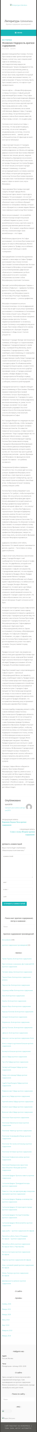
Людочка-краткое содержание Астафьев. (16, 1260)
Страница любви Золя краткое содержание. (17, 990)
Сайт (5, 897)
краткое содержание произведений (14, 945)
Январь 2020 (6, 1314)
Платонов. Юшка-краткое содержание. (15, 1117)
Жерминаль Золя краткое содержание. (16, 1022)
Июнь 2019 (5, 1320)
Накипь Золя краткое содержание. (14, 1001)
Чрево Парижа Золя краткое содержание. (17, 959)
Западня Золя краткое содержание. (14, 1017)
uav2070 (13, 48)
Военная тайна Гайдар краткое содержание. (17, 1112)
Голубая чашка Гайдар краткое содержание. (17, 1107)
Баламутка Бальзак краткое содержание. (16, 1051)
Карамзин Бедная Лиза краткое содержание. (14, 822)
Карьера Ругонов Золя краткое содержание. (18, 1012)
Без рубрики (7, 40)
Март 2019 (5, 1325)
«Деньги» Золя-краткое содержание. (15, 1033)
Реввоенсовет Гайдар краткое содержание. (17, 1091)
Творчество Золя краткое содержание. (16, 985)
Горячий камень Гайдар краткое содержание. (18, 1101)
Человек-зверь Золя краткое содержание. (17, 972)
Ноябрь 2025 (6, 1304)
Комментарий (8, 856)
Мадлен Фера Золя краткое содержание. (16, 1006)
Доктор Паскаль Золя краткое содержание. (17, 1027)
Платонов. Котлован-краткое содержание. (17, 1152)
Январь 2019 (6, 1336)
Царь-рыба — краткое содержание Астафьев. (18, 1231)
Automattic (27, 1428)
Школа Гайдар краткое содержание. (14, 1057)
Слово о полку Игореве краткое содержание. (22, 832)
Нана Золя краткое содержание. (13, 996)
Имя (5, 882)
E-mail (5, 889)
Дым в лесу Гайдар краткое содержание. (16, 1096)
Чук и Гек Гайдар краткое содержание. (15, 1062)
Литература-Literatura (18, 21)
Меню (19, 33)
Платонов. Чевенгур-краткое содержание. (17, 1131)
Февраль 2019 (7, 1330)
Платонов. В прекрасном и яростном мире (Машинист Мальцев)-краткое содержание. (15, 1167)
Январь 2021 (6, 1309)
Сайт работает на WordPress (17, 1426)
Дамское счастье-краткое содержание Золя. (18, 1038)
